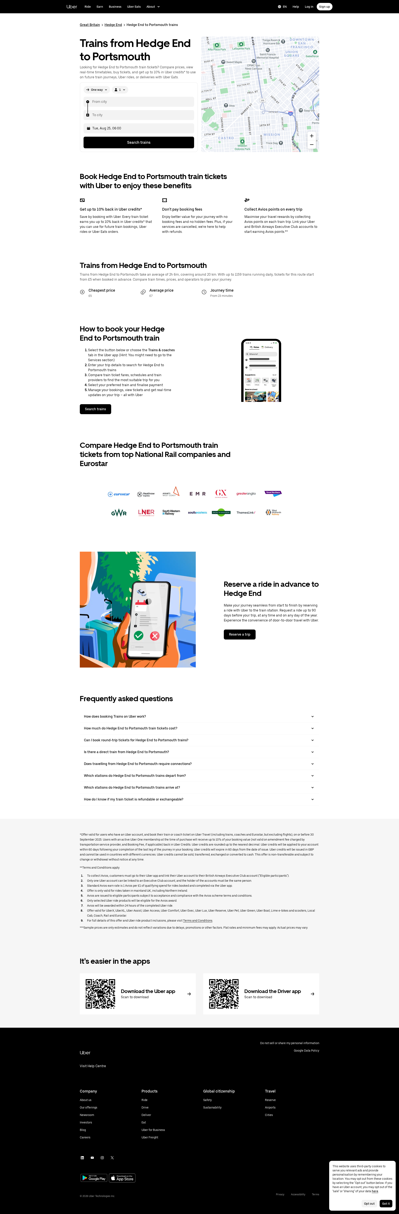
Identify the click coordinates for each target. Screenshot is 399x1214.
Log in (309, 6)
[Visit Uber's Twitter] (112, 1158)
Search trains (138, 142)
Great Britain (90, 25)
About (151, 6)
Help (296, 6)
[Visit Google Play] (94, 1178)
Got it (386, 1203)
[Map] (260, 94)
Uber (71, 7)
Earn (100, 6)
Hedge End (113, 25)
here (375, 1191)
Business (115, 6)
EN (285, 6)
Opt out (369, 1203)
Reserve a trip (239, 634)
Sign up (324, 6)
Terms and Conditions (197, 920)
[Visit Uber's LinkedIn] (82, 1158)
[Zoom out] (312, 144)
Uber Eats (134, 6)
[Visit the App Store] (122, 1178)
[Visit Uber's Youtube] (92, 1158)
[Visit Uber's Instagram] (102, 1158)
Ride (88, 6)
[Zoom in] (312, 136)
